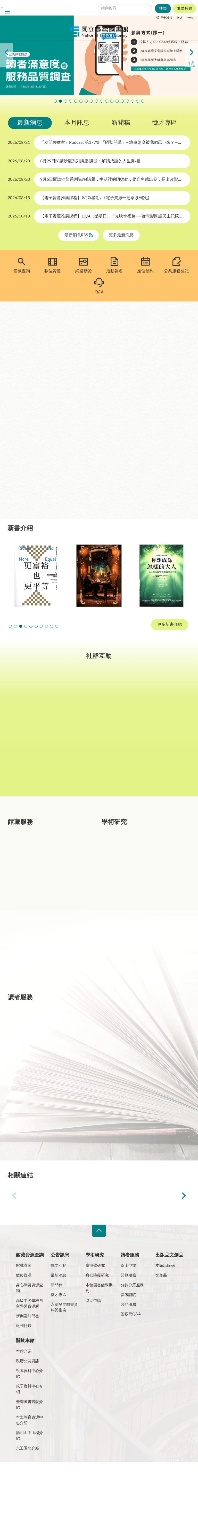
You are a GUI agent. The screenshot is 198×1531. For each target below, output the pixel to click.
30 (13, 429)
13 (60, 392)
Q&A (99, 292)
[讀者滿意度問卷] (99, 55)
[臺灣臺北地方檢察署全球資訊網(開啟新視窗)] (153, 1196)
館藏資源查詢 (30, 1255)
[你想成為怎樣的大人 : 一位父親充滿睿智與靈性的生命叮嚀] (161, 576)
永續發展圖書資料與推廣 (64, 1308)
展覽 (113, 349)
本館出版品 (165, 1266)
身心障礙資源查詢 (29, 1288)
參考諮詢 (128, 1295)
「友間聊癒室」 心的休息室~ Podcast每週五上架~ (96, 101)
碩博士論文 (164, 18)
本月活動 (117, 336)
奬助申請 (93, 1301)
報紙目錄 (38, 887)
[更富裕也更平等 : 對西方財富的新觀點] (36, 576)
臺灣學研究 (134, 905)
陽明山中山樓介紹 (29, 1436)
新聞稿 (120, 123)
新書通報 (38, 924)
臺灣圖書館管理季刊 (142, 887)
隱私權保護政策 (23, 1475)
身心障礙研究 (97, 1275)
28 (72, 417)
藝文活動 (58, 1266)
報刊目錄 (23, 1326)
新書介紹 (38, 905)
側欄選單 (7, 11)
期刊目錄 (38, 869)
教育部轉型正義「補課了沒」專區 (117, 101)
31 (24, 429)
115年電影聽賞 (127, 101)
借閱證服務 (40, 1081)
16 (13, 404)
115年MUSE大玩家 (86, 101)
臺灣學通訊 (99, 702)
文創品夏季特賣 (75, 101)
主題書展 (141, 349)
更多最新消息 (121, 235)
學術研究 (95, 1255)
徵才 (179, 18)
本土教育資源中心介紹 (29, 1420)
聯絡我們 (133, 1475)
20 (60, 404)
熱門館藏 (38, 850)
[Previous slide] (6, 55)
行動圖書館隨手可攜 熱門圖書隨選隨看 (137, 101)
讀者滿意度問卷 (60, 101)
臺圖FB (35, 702)
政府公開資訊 (27, 1361)
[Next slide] (191, 55)
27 (60, 417)
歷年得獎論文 (136, 869)
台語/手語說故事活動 (111, 101)
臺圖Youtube (50, 763)
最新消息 (30, 123)
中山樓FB (163, 702)
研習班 (171, 336)
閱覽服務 (128, 1275)
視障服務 (38, 1062)
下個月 (85, 344)
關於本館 (25, 1340)
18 (36, 404)
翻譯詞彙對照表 (54, 1475)
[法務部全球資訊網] (45, 1196)
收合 (99, 1231)
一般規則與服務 (44, 1026)
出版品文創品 (169, 1255)
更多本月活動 (144, 500)
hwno (190, 18)
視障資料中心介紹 (29, 1374)
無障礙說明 (110, 1475)
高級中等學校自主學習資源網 (29, 1304)
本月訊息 (76, 123)
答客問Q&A (131, 1314)
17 (24, 404)
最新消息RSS (76, 235)
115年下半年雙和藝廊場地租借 (91, 101)
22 (83, 404)
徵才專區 (164, 123)
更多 (81, 966)
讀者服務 (130, 1255)
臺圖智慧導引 (122, 101)
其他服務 (128, 1305)
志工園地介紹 (27, 1448)
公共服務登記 (176, 271)
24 (24, 417)
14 (72, 392)
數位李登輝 (132, 101)
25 (36, 417)
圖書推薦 (38, 1099)
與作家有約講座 (70, 101)
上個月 (13, 344)
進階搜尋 (184, 9)
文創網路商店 (142, 101)
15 (83, 392)
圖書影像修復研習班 (55, 101)
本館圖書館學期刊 (99, 1288)
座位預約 (145, 271)
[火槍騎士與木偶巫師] (99, 576)
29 (83, 417)
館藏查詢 (21, 271)
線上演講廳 (119, 376)
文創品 (161, 1275)
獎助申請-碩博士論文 (143, 850)
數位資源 (52, 271)
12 (48, 392)
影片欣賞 (117, 362)
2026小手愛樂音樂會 (106, 101)
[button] (10, 626)
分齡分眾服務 (132, 1285)
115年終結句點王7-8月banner (101, 101)
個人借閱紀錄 (42, 1044)
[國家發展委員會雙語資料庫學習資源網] (99, 1196)
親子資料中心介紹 (29, 1389)
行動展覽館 (134, 924)
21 (72, 404)
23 (13, 417)
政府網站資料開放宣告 (165, 1475)
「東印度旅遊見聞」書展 (80, 101)
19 (48, 404)
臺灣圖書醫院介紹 (29, 1405)
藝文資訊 (153, 376)
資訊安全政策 (84, 1475)
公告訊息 (60, 1255)
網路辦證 (83, 271)
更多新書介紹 (169, 624)
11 (36, 392)
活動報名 (114, 271)
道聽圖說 (147, 763)
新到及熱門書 (27, 1316)
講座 (145, 336)
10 (24, 392)
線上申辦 (128, 1266)
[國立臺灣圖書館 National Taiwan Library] (99, 32)
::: (2, 1476)
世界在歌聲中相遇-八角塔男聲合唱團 (65, 101)
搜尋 (163, 9)
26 (48, 417)
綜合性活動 (151, 362)
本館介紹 (23, 1351)
